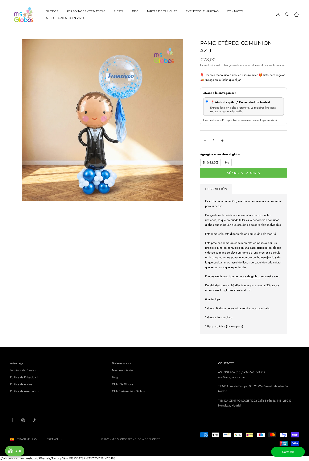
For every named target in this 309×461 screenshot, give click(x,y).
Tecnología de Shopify (144, 439)
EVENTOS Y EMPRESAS (202, 11)
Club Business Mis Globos (128, 391)
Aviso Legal (17, 363)
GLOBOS (52, 11)
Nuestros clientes (122, 370)
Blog (115, 377)
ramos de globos (249, 276)
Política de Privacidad (24, 377)
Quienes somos (121, 363)
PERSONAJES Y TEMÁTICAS (86, 11)
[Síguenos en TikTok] (34, 420)
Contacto (235, 11)
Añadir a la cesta (243, 173)
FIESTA (119, 11)
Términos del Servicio (23, 370)
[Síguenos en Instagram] (23, 420)
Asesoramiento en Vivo (65, 18)
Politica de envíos (21, 384)
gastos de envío (238, 65)
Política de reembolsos (24, 391)
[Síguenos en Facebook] (12, 420)
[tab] (216, 189)
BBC (135, 11)
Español (53, 439)
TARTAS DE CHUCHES (162, 11)
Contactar (288, 452)
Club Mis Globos (122, 384)
